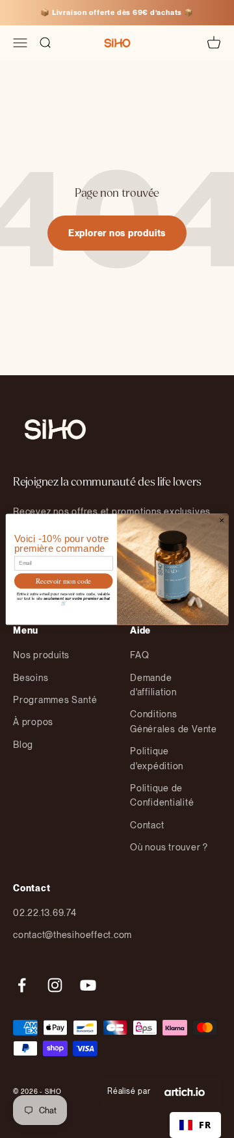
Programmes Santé (55, 700)
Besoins (30, 678)
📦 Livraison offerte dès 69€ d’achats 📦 (116, 12)
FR (205, 1125)
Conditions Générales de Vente (173, 721)
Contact (147, 825)
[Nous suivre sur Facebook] (22, 985)
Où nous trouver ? (169, 847)
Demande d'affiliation (153, 685)
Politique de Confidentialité (162, 795)
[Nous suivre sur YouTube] (88, 985)
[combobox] (195, 1125)
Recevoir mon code (63, 580)
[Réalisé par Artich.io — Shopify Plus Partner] (184, 1092)
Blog (23, 744)
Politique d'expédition (156, 758)
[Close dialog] (222, 519)
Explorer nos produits (117, 233)
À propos (33, 722)
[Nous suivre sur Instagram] (55, 985)
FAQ (139, 655)
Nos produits (41, 655)
